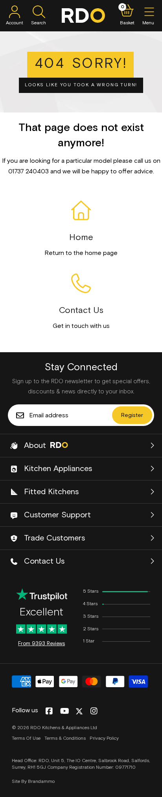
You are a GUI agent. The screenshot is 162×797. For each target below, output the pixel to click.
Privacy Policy (104, 738)
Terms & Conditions (65, 738)
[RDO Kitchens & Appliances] (83, 15)
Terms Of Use (26, 738)
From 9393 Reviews (41, 643)
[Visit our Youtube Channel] (65, 711)
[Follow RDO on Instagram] (94, 711)
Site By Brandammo (33, 781)
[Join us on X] (79, 711)
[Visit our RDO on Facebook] (49, 711)
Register (132, 415)
